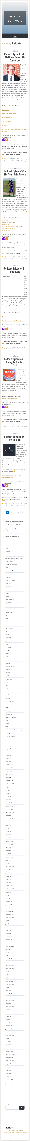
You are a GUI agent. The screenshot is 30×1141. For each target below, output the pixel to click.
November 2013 (10, 949)
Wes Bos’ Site (6, 230)
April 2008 (8, 1073)
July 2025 (8, 790)
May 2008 (8, 1070)
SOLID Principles (10, 701)
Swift (7, 707)
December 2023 (10, 847)
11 (18, 512)
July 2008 (8, 1067)
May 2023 (8, 854)
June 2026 (8, 755)
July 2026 (8, 752)
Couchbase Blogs (7, 117)
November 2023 (10, 850)
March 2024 (9, 838)
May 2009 (8, 1041)
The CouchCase (6, 121)
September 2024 (10, 822)
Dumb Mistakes (10, 599)
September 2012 (10, 968)
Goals (7, 618)
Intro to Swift (9, 628)
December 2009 (10, 1032)
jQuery (7, 641)
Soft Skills (8, 698)
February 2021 (9, 857)
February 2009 (9, 1051)
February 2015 (9, 901)
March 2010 (9, 1022)
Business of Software (11, 564)
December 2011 (10, 981)
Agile (7, 548)
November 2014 (10, 911)
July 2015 (8, 895)
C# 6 (7, 567)
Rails (7, 682)
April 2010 (8, 1019)
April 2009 (8, 1045)
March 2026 (9, 764)
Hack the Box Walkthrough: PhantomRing (14, 521)
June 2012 (8, 974)
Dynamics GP (9, 602)
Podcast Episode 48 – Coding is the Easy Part (15, 362)
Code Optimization (10, 580)
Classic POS (8, 574)
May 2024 (8, 831)
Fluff (7, 609)
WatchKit (8, 723)
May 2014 (8, 930)
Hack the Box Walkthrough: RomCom (13, 525)
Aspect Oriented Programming (14, 558)
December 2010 (10, 1000)
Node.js (7, 657)
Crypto (7, 593)
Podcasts (8, 672)
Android (8, 551)
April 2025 (8, 800)
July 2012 (8, 971)
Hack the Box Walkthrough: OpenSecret (14, 533)
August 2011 (9, 987)
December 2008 (10, 1054)
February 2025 (9, 806)
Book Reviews (9, 561)
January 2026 (9, 771)
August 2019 (9, 860)
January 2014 (9, 943)
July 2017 (8, 863)
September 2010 (10, 1006)
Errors (7, 606)
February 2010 (9, 1025)
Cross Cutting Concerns (9, 113)
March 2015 (9, 898)
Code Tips (8, 583)
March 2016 (9, 885)
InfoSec (7, 625)
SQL (7, 704)
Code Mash (8, 577)
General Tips (9, 612)
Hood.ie (8, 622)
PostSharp (8, 676)
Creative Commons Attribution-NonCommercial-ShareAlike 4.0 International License (15, 1132)
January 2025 (9, 809)
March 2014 (9, 936)
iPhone (7, 634)
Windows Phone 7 (10, 736)
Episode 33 (5, 224)
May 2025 (8, 796)
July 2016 (8, 873)
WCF (7, 727)
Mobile (7, 650)
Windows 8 (8, 733)
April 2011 (8, 990)
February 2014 (9, 939)
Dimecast (8, 596)
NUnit (7, 660)
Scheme (8, 692)
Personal (8, 669)
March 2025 (9, 803)
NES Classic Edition (7, 477)
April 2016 (8, 882)
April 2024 (8, 835)
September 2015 (10, 889)
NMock (7, 653)
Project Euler (9, 679)
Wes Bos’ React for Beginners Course (12, 226)
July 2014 (8, 924)
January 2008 (9, 1083)
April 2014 (8, 933)
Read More (5, 159)
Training (8, 711)
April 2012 (8, 978)
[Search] (21, 1108)
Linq (7, 644)
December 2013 (10, 946)
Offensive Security (10, 666)
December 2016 (10, 866)
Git (6, 615)
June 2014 (8, 927)
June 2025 (8, 793)
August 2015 (9, 892)
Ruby (7, 688)
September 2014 (10, 917)
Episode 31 (5, 220)
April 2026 (8, 761)
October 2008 (9, 1057)
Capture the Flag (10, 571)
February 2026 (9, 768)
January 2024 (9, 844)
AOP (7, 555)
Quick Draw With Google (9, 398)
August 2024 (9, 825)
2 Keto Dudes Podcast (8, 228)
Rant (7, 685)
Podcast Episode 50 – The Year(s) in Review (15, 172)
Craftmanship (9, 590)
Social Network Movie (8, 222)
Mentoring (8, 647)
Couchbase (5, 110)
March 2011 (9, 994)
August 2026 (9, 749)
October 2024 (9, 819)
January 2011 (9, 997)
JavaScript (8, 637)
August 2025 (9, 787)
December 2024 (10, 812)
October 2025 (9, 780)
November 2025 (10, 777)
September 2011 (10, 984)
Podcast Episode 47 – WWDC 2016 (15, 438)
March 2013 (9, 959)
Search (7, 1105)
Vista (7, 720)
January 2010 (9, 1029)
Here (3, 154)
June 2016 (8, 876)
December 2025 (10, 774)
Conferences (9, 587)
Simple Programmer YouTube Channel (13, 321)
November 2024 (10, 815)
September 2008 (10, 1060)
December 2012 (10, 965)
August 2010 (9, 1010)
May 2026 (8, 758)
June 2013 (8, 955)
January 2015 (9, 905)
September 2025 (10, 784)
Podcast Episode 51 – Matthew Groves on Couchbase (15, 57)
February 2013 (9, 962)
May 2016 (8, 879)
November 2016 (10, 870)
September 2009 (10, 1035)
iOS (6, 631)
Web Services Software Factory (14, 730)
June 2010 (8, 1013)
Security (8, 695)
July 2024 (8, 828)
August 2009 (9, 1038)
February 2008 (9, 1080)
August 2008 (9, 1064)
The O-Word (5, 317)
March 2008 (9, 1076)
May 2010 (8, 1016)
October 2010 (9, 1003)
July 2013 (8, 952)
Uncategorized (9, 714)
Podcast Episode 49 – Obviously (15, 269)
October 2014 (9, 914)
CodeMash (5, 125)
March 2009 (9, 1048)
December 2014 (10, 908)
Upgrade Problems (11, 717)
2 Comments (25, 159)
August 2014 (9, 920)
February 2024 (9, 841)
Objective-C (9, 663)
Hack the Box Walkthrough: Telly (12, 536)
